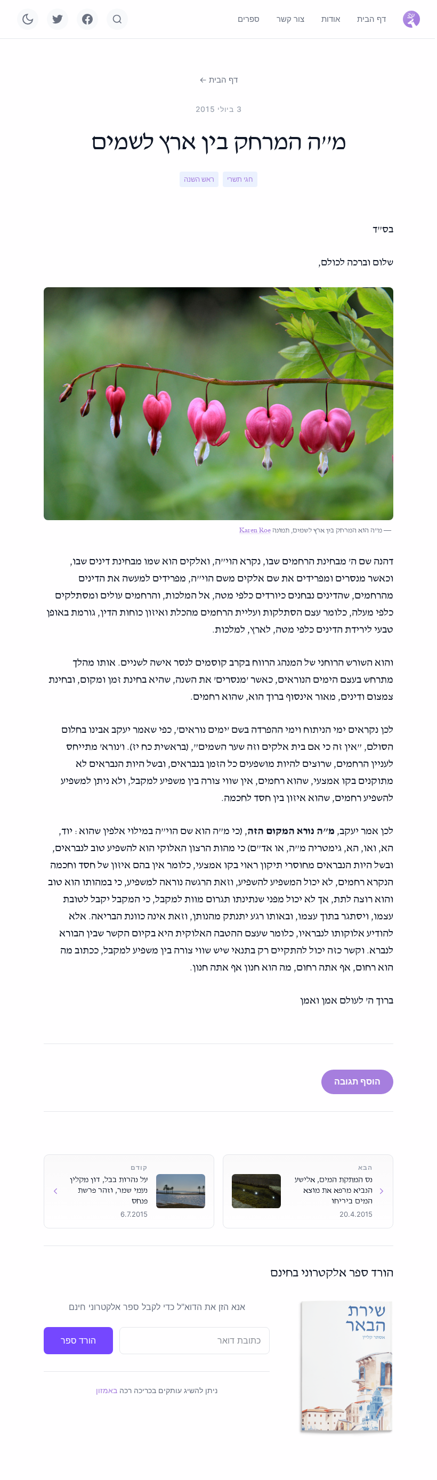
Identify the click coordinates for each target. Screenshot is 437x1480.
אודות (330, 19)
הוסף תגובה (357, 1081)
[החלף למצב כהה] (27, 19)
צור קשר (290, 19)
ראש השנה (199, 179)
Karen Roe (255, 531)
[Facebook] (87, 19)
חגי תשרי (240, 179)
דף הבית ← (218, 80)
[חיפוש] (117, 19)
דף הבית (371, 19)
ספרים (249, 19)
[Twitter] (57, 19)
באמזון (106, 1390)
